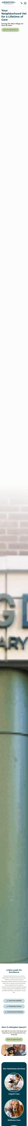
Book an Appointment (10, 29)
